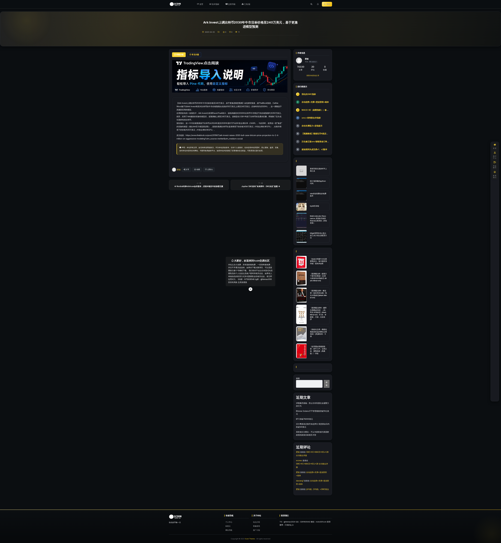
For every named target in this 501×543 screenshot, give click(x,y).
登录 (328, 4)
